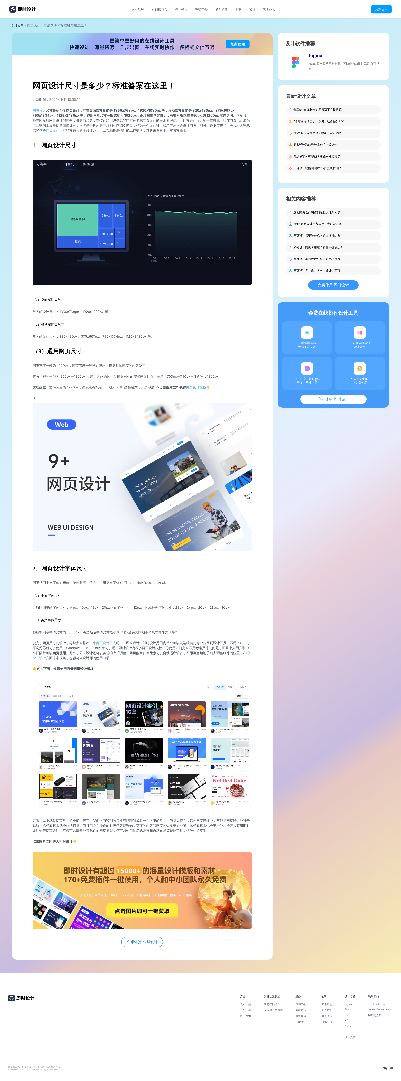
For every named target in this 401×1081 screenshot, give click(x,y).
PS (346, 1015)
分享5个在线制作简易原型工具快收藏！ (319, 109)
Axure (348, 1026)
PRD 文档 (245, 1016)
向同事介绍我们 (273, 1010)
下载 (238, 9)
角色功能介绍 (272, 1004)
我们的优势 (160, 9)
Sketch (348, 1009)
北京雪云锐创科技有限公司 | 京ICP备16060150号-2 (34, 1067)
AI (346, 1031)
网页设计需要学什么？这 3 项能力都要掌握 (319, 235)
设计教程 (181, 9)
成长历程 (326, 1016)
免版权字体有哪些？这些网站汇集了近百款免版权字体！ (319, 156)
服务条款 (300, 1016)
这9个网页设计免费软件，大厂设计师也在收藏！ (319, 224)
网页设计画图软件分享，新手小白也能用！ (319, 259)
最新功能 (221, 9)
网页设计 (39, 110)
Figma (315, 55)
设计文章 (17, 25)
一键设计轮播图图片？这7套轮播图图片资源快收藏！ (319, 168)
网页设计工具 (106, 643)
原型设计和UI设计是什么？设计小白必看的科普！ (319, 144)
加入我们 (326, 1010)
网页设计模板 (196, 387)
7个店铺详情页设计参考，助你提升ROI (318, 121)
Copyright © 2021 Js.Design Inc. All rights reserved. (33, 1069)
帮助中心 (201, 9)
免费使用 (381, 9)
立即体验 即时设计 (142, 942)
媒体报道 (326, 1021)
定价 (252, 9)
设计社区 (138, 9)
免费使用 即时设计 (333, 285)
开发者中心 (302, 1021)
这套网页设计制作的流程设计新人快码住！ (319, 212)
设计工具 (245, 1004)
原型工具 (245, 1010)
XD (346, 1020)
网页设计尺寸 (56, 130)
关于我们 (269, 9)
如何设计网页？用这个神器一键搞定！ (318, 247)
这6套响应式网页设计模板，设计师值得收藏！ (319, 133)
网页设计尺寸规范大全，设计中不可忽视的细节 (319, 270)
